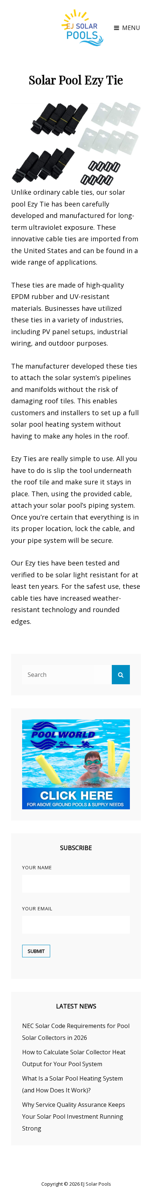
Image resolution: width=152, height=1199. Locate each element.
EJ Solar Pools (96, 1183)
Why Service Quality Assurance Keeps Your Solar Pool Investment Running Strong (73, 1116)
